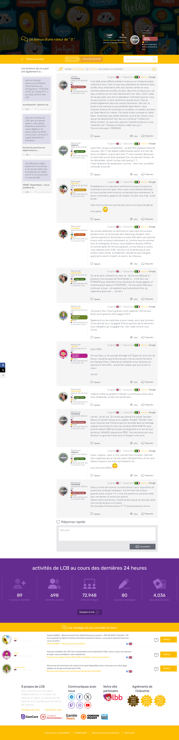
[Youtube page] (87, 705)
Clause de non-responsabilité (57, 733)
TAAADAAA (76, 308)
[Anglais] (119, 77)
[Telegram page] (71, 696)
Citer (135, 136)
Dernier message (110, 40)
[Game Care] (29, 716)
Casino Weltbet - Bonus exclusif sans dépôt (66, 643)
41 (156, 639)
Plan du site (129, 733)
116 (156, 654)
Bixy (16, 638)
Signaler (97, 136)
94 (156, 668)
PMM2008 (122, 43)
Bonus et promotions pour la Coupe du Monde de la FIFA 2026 (74, 671)
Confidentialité (81, 733)
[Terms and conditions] (51, 717)
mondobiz (75, 228)
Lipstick (74, 346)
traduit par (145, 77)
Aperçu (166, 639)
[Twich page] (71, 705)
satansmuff (76, 273)
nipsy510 (75, 183)
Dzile (16, 653)
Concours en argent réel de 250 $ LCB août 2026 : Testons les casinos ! (78, 657)
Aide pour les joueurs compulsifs (105, 733)
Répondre (149, 136)
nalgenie (74, 145)
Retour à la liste (35, 59)
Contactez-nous (53, 709)
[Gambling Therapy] (90, 717)
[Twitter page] (87, 696)
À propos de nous (30, 709)
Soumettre (145, 546)
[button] (129, 643)
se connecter (79, 69)
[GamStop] (104, 717)
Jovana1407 (19, 667)
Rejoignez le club (86, 612)
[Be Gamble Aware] (72, 717)
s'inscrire (94, 69)
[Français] (137, 77)
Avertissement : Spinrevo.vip (35, 105)
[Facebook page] (79, 696)
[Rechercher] (154, 59)
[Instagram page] (79, 705)
